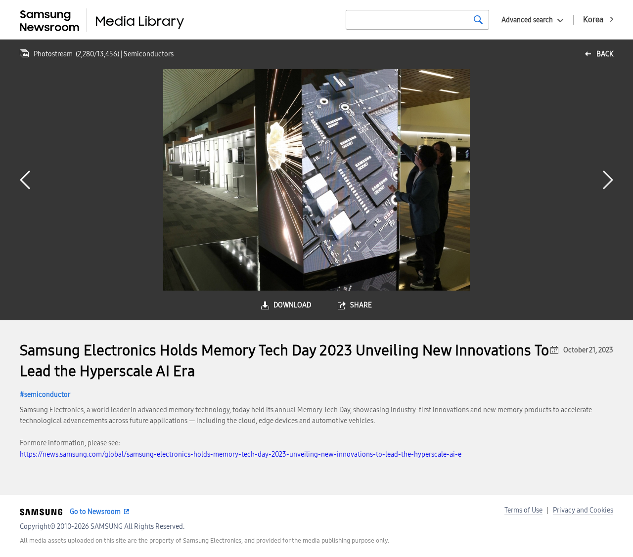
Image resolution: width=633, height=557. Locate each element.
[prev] (25, 180)
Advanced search (527, 20)
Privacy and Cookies (583, 510)
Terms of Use (523, 510)
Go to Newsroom (95, 512)
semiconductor (47, 394)
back (604, 54)
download (292, 305)
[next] (608, 180)
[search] (478, 20)
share (361, 305)
